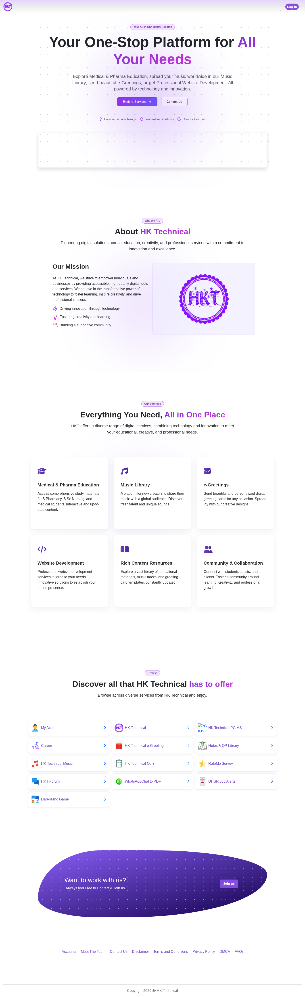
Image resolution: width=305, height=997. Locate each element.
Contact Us (174, 101)
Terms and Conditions (170, 951)
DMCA (224, 951)
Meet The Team (93, 951)
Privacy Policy (203, 951)
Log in (292, 6)
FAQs (239, 951)
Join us (229, 883)
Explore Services (134, 101)
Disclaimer (140, 951)
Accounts (69, 951)
